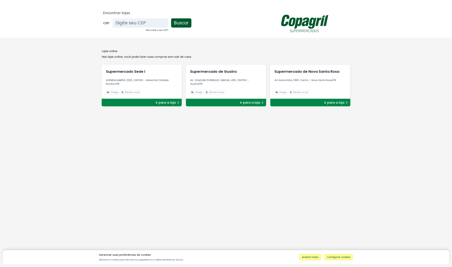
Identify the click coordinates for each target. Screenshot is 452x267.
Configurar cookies (338, 257)
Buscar (181, 23)
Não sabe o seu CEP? (157, 30)
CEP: (106, 23)
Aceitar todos (310, 257)
